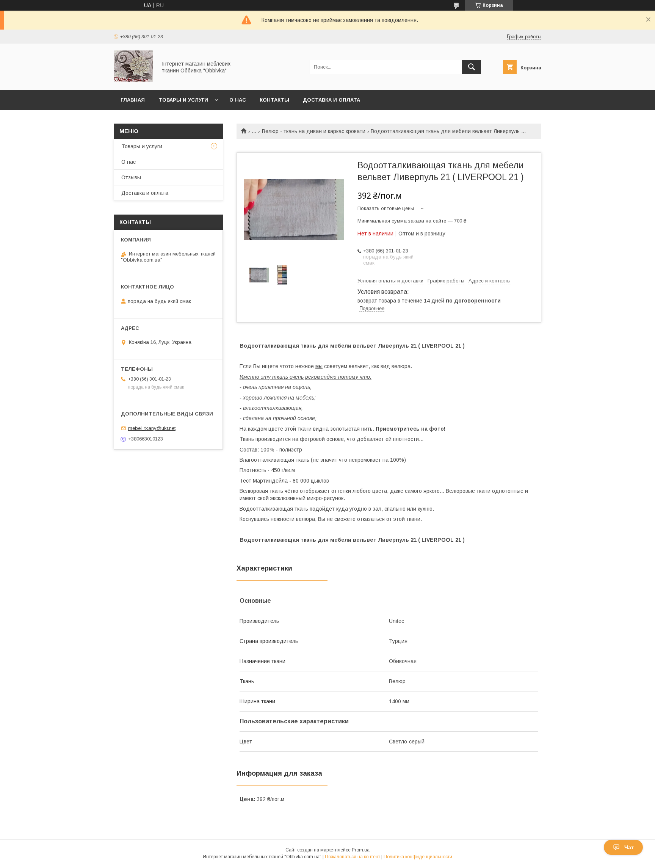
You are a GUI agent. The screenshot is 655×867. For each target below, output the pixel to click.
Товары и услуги (183, 100)
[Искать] (471, 67)
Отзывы (131, 177)
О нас (237, 100)
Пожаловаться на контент (352, 856)
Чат (629, 847)
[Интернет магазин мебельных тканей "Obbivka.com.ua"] (133, 80)
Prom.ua (361, 850)
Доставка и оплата (331, 100)
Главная (133, 100)
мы (319, 366)
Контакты (274, 100)
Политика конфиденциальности (418, 856)
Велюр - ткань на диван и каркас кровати (313, 131)
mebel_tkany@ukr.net (152, 428)
